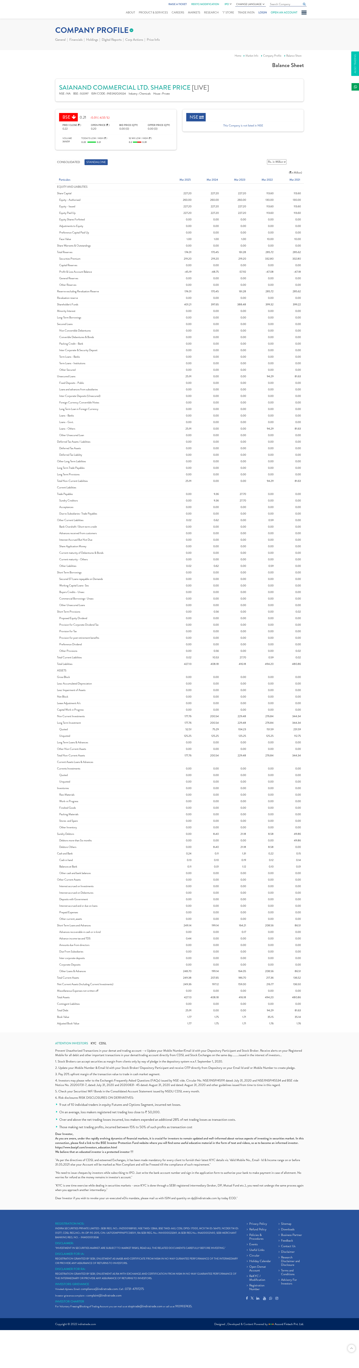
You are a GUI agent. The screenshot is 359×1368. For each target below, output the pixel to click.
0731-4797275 (134, 1289)
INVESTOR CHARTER (69, 1301)
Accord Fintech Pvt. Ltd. (289, 1324)
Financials (75, 40)
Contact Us (288, 1246)
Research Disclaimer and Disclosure (290, 1261)
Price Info (153, 40)
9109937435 (183, 1306)
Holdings (92, 40)
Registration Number (256, 1287)
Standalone (96, 162)
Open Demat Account (257, 1269)
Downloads (287, 1230)
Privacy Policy (258, 1224)
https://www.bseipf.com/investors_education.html (86, 1147)
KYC (93, 1043)
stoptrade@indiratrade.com (145, 1306)
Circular (254, 1256)
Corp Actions (134, 40)
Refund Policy (257, 1230)
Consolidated (68, 162)
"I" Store (228, 12)
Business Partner (291, 1235)
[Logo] (64, 10)
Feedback (287, 1241)
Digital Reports (112, 40)
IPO (227, 4)
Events (253, 1244)
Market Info (252, 56)
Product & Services (153, 12)
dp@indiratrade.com (204, 1198)
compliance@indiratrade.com (99, 1289)
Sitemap (286, 1224)
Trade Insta (246, 12)
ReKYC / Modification (257, 1278)
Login (262, 12)
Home (238, 56)
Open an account (284, 12)
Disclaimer (288, 1252)
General (60, 40)
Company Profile (272, 56)
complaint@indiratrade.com (104, 1295)
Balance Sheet (294, 56)
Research (211, 12)
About (130, 12)
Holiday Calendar (260, 1261)
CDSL (102, 1043)
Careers (178, 12)
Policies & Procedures (256, 1237)
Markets (194, 12)
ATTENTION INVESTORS (71, 1043)
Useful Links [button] (256, 1250)
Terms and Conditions (287, 1272)
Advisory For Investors (289, 1282)
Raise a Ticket (177, 4)
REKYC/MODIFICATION (205, 4)
